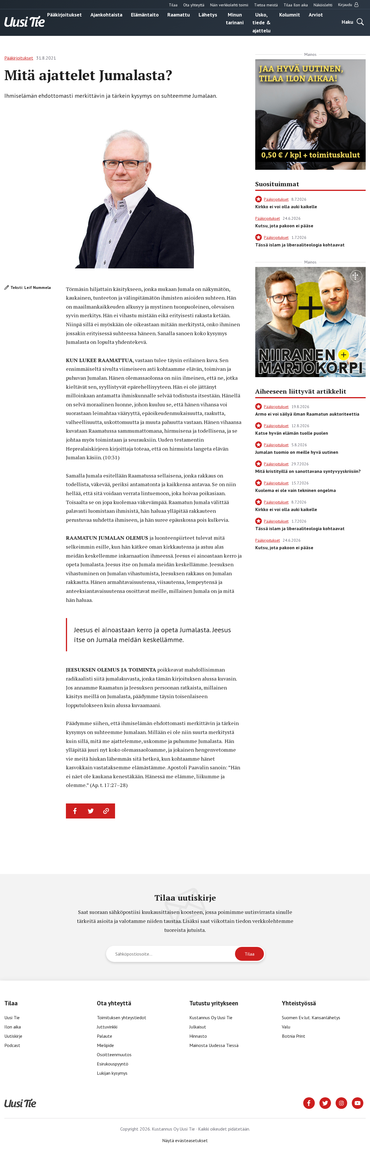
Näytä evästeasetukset (185, 1140)
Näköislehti (323, 5)
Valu (286, 1027)
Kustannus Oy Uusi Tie (210, 1017)
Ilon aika (12, 1027)
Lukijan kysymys (112, 1073)
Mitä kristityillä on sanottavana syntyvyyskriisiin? (308, 471)
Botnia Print (293, 1036)
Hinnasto (198, 1036)
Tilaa (173, 5)
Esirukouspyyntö (112, 1064)
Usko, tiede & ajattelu (261, 22)
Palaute (104, 1036)
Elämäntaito (145, 14)
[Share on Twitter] (91, 810)
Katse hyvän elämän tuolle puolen (291, 433)
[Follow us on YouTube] (357, 1102)
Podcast (12, 1045)
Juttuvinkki (107, 1027)
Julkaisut (197, 1027)
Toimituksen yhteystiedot (121, 1017)
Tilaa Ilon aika (296, 5)
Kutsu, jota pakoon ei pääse (284, 225)
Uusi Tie (12, 1017)
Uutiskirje (13, 1036)
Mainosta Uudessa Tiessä (213, 1045)
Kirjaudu (345, 4)
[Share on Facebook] (75, 810)
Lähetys (208, 14)
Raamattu (178, 14)
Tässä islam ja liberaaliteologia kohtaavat (300, 245)
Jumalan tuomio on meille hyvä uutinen (296, 452)
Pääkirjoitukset (64, 14)
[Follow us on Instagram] (341, 1102)
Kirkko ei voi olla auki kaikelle (286, 206)
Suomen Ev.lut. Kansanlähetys (311, 1017)
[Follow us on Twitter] (325, 1102)
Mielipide (105, 1045)
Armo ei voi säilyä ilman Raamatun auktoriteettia (307, 414)
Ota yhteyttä (193, 5)
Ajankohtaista (106, 14)
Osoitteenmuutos (114, 1054)
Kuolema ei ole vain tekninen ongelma (295, 490)
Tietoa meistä (266, 5)
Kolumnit (289, 14)
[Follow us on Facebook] (309, 1102)
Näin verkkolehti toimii (229, 5)
